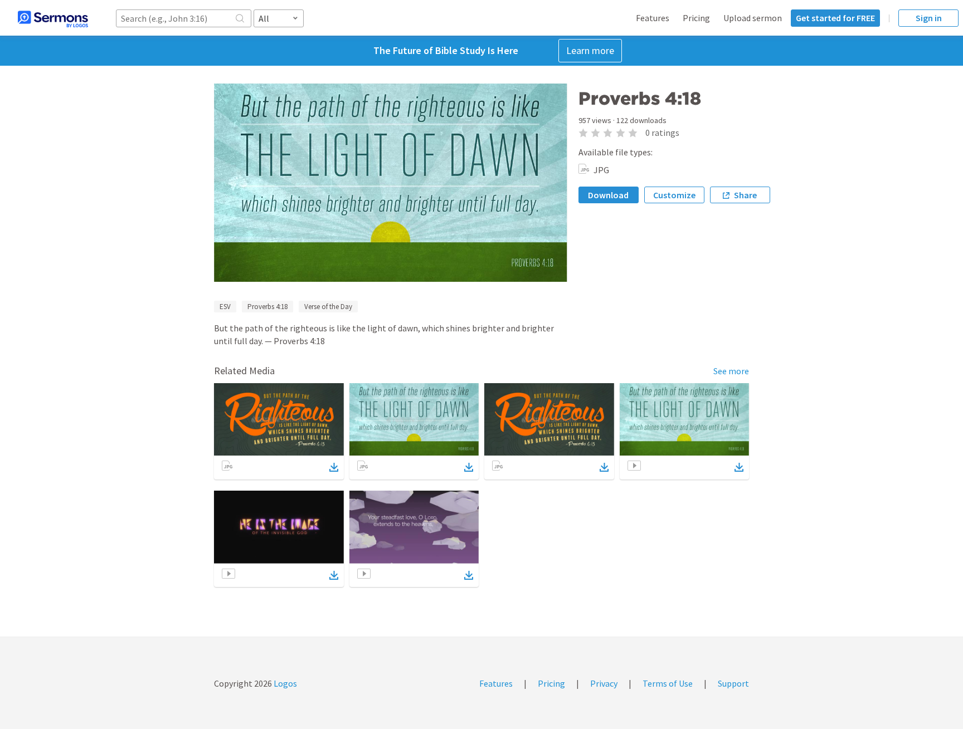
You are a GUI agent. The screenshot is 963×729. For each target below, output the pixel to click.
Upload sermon (752, 17)
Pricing (696, 17)
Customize (674, 194)
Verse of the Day (328, 306)
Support (733, 683)
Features (652, 17)
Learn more (590, 50)
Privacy (603, 683)
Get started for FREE (835, 17)
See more (731, 370)
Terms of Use (668, 683)
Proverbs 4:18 (267, 306)
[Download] (333, 467)
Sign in (929, 17)
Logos (284, 683)
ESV (225, 306)
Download (608, 194)
